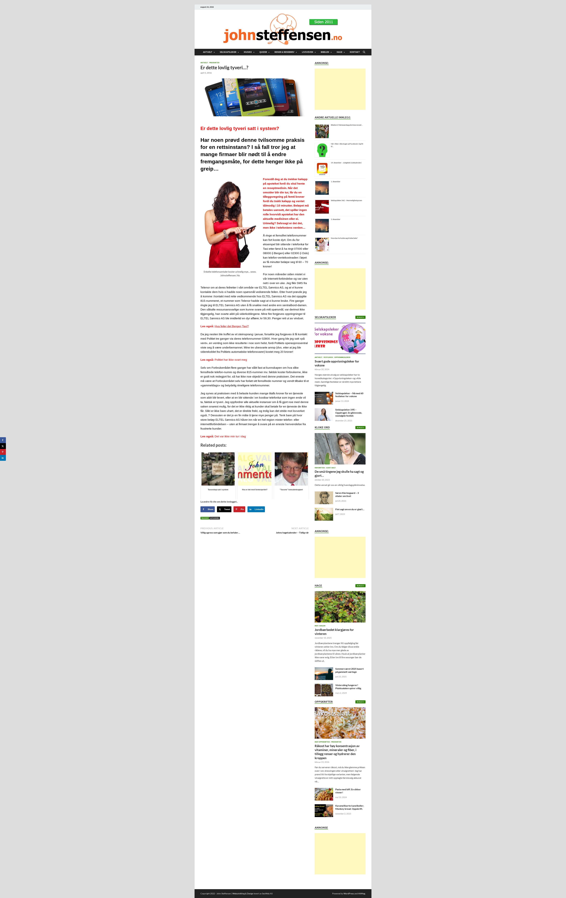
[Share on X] (3, 446)
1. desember (335, 181)
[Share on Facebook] (3, 440)
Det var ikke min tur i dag (230, 436)
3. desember (335, 219)
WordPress (349, 893)
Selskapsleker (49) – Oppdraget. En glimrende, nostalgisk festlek (348, 412)
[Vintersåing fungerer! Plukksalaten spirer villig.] (324, 685)
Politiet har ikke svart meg (231, 359)
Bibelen (325, 52)
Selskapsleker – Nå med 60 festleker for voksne (349, 395)
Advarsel (214, 518)
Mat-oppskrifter (322, 742)
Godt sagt (331, 468)
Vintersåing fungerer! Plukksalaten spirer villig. (348, 687)
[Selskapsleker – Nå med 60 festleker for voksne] (324, 393)
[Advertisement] (340, 89)
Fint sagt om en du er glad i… (349, 509)
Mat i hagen (320, 626)
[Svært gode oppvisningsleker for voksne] (340, 339)
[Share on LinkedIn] (3, 458)
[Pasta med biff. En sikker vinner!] (324, 789)
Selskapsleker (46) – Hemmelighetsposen (346, 200)
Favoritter (320, 468)
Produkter (214, 63)
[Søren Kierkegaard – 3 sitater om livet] (324, 493)
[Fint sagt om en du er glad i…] (324, 509)
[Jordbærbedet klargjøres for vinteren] (340, 607)
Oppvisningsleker (342, 357)
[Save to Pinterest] (3, 452)
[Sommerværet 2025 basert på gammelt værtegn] (324, 669)
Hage (339, 52)
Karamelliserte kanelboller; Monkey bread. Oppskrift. (349, 807)
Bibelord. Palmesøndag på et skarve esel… (347, 125)
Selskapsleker (228, 52)
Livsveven (307, 52)
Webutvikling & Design (242, 893)
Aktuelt (207, 52)
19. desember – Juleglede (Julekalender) (346, 163)
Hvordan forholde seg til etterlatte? (344, 238)
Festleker (328, 357)
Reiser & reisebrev (284, 52)
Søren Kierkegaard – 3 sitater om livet (347, 494)
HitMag (361, 893)
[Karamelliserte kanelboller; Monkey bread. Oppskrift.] (324, 806)
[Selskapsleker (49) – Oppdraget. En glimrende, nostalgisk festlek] (324, 409)
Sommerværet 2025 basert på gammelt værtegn (349, 670)
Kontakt (355, 52)
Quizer (263, 52)
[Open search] (364, 52)
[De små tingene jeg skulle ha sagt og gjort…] (340, 449)
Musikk (248, 52)
